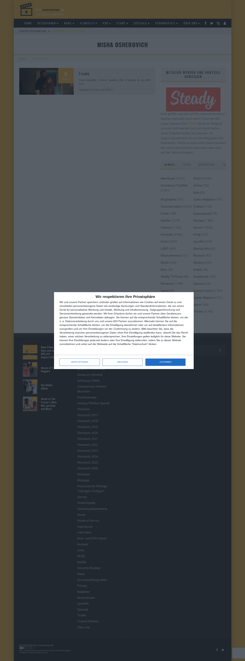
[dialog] (124, 330)
